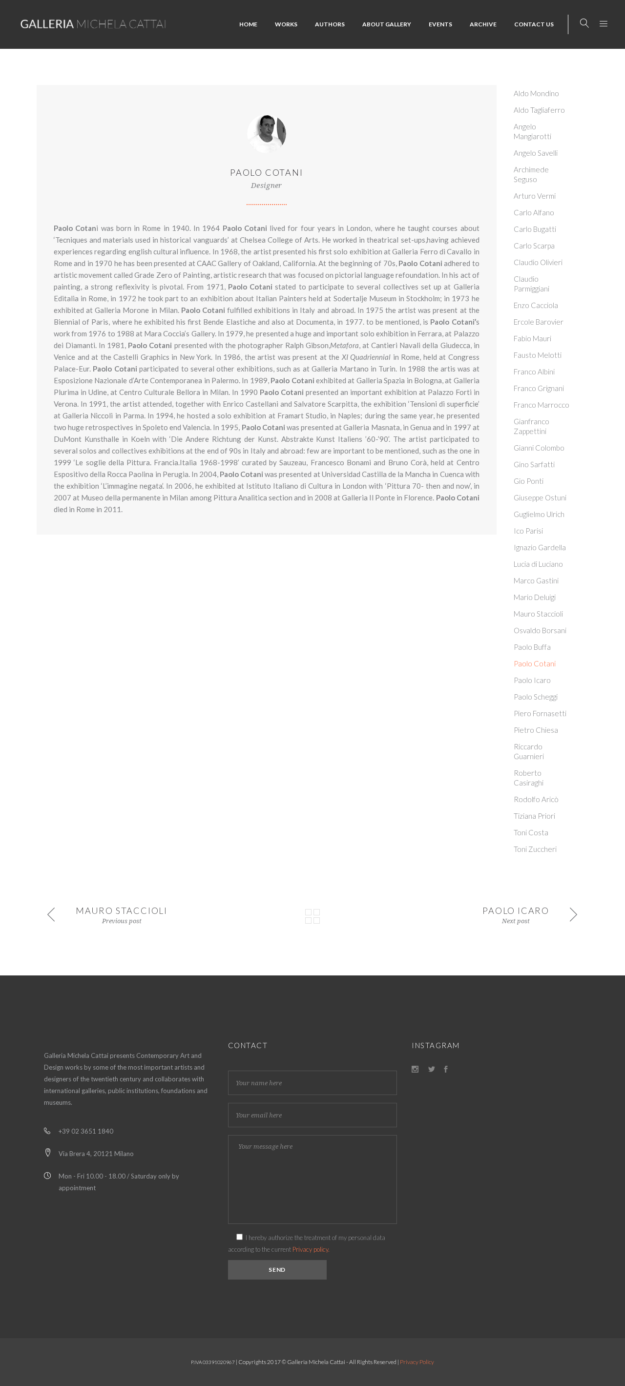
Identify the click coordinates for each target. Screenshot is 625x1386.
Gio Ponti (528, 480)
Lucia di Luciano (538, 563)
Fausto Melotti (538, 355)
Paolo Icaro (532, 680)
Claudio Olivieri (538, 262)
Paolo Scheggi (536, 696)
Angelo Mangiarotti (532, 131)
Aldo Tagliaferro (539, 109)
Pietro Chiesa (536, 729)
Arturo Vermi (535, 195)
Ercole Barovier (538, 321)
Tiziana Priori (534, 815)
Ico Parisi (528, 530)
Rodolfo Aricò (536, 799)
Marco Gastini (536, 580)
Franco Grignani (539, 388)
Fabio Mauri (532, 338)
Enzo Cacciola (536, 305)
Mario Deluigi (535, 597)
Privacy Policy (417, 1361)
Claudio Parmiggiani (531, 283)
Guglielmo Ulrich (539, 514)
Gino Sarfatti (534, 464)
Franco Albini (534, 371)
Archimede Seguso (531, 174)
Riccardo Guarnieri (529, 751)
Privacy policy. (311, 1249)
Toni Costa (531, 832)
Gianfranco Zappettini (531, 426)
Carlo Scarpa (534, 245)
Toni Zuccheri (535, 849)
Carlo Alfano (534, 212)
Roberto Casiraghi (528, 777)
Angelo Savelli (536, 152)
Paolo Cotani (535, 663)
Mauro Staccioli (538, 613)
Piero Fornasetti (540, 713)
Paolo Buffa (532, 646)
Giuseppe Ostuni (540, 497)
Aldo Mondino (536, 93)
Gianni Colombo (539, 447)
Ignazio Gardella (540, 547)
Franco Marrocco (541, 404)
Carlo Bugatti (535, 229)
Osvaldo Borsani (540, 630)
